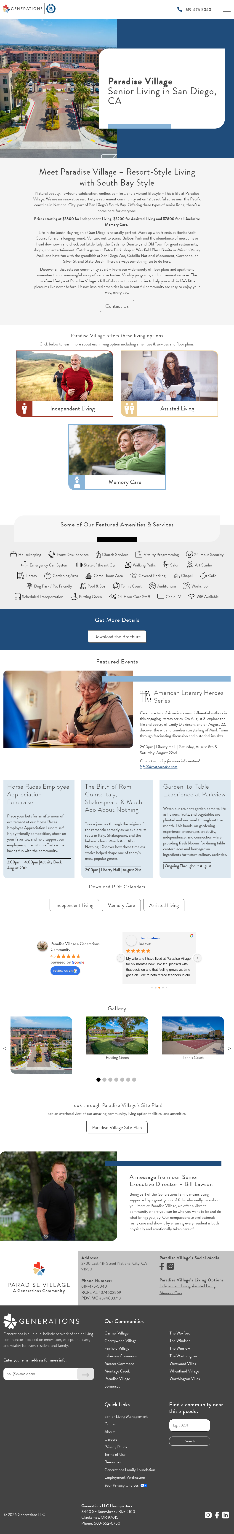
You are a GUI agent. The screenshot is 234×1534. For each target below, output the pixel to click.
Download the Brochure (117, 636)
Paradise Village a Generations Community (75, 946)
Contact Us (117, 306)
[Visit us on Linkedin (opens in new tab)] (225, 1516)
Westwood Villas (183, 1363)
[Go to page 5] (159, 988)
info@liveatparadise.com (158, 766)
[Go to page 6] (163, 987)
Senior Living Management (126, 1416)
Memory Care (121, 905)
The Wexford (180, 1333)
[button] (41, 1045)
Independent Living (74, 905)
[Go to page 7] (166, 987)
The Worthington (183, 1356)
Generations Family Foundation (129, 1470)
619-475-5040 (198, 10)
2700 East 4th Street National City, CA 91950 (114, 1266)
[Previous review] (121, 958)
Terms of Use (114, 1454)
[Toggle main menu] (227, 11)
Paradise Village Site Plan (117, 1127)
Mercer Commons (119, 1363)
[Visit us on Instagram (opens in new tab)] (170, 1267)
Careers (110, 1439)
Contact (111, 1424)
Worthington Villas (185, 1378)
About (109, 1432)
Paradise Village (117, 1378)
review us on (63, 970)
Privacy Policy (115, 1447)
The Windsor (180, 1340)
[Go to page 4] (155, 987)
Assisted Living (164, 905)
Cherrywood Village (120, 1340)
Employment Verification (124, 1477)
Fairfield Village (116, 1348)
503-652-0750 (107, 1523)
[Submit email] (85, 1374)
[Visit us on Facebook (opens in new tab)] (162, 1267)
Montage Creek (117, 1371)
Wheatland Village (184, 1371)
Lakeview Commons (120, 1356)
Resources (112, 1462)
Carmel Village (116, 1333)
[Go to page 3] (151, 987)
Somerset (112, 1386)
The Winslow (180, 1348)
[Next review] (197, 958)
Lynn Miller (147, 938)
